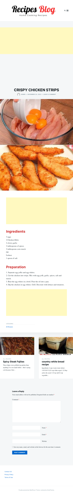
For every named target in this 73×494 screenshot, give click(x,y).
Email (44, 434)
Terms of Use (9, 477)
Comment (15, 399)
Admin (23, 94)
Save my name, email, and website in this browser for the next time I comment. (37, 447)
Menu (67, 10)
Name (44, 428)
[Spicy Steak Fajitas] (17, 346)
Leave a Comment (49, 94)
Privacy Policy (9, 474)
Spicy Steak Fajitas (13, 361)
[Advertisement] (36, 40)
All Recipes (9, 327)
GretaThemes (50, 490)
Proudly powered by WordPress (27, 490)
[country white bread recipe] (56, 346)
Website (44, 441)
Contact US (8, 471)
